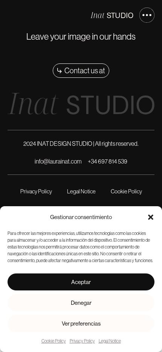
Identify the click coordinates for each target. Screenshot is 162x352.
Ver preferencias (81, 323)
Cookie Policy (53, 341)
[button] (150, 217)
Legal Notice (110, 341)
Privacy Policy (82, 341)
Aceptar (81, 282)
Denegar (81, 303)
